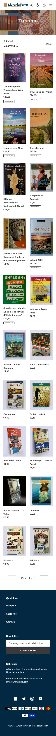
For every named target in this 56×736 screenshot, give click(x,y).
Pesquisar (11, 605)
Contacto (10, 622)
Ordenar (8, 41)
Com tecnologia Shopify (37, 726)
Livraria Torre (21, 726)
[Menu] (50, 5)
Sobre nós (11, 613)
